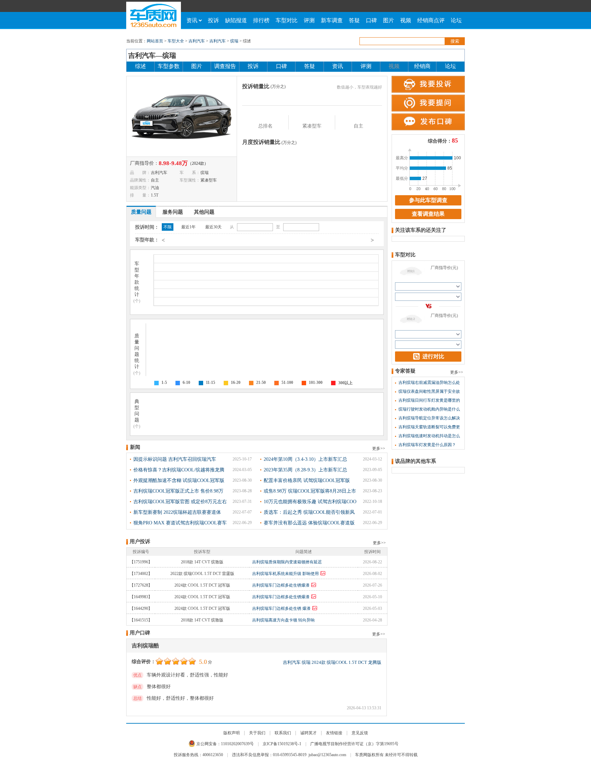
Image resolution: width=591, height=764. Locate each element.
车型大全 (176, 41)
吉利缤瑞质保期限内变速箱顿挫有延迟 (287, 562)
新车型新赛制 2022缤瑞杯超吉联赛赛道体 (177, 512)
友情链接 (334, 733)
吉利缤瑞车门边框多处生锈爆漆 (281, 585)
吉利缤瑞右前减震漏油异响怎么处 (429, 382)
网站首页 (155, 41)
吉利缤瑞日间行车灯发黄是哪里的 (429, 400)
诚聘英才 (308, 733)
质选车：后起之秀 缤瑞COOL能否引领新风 (309, 512)
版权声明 (231, 733)
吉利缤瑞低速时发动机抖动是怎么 (429, 435)
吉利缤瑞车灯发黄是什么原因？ (427, 444)
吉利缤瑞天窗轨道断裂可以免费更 (429, 427)
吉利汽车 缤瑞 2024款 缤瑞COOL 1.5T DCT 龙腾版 (332, 662)
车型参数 (169, 66)
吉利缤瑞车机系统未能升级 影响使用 (285, 573)
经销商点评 (431, 20)
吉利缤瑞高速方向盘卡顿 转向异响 (283, 620)
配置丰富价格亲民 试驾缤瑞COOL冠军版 (307, 480)
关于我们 (257, 733)
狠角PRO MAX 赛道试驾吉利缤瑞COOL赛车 (180, 522)
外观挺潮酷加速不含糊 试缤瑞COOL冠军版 (178, 480)
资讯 (191, 20)
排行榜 (261, 20)
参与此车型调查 (428, 200)
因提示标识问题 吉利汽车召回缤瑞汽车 (174, 459)
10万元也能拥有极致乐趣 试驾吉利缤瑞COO (310, 501)
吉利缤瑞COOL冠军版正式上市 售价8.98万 (178, 491)
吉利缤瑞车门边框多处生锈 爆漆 (281, 608)
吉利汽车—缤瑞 (152, 55)
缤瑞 (234, 41)
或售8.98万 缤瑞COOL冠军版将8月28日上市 (310, 491)
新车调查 (332, 20)
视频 (405, 20)
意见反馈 (360, 733)
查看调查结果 (428, 214)
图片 (388, 20)
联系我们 (283, 733)
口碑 (371, 20)
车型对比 (287, 20)
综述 (140, 66)
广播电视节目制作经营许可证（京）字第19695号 (354, 743)
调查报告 (225, 66)
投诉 (213, 20)
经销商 (422, 66)
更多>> (378, 448)
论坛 (456, 20)
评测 (309, 20)
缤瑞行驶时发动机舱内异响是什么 (429, 409)
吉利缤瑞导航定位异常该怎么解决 (429, 418)
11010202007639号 (237, 743)
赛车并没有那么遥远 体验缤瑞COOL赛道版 (309, 522)
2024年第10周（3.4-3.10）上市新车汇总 (305, 459)
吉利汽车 (196, 41)
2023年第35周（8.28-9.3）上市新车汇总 (305, 469)
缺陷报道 (236, 20)
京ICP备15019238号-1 (282, 743)
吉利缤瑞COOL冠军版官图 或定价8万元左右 (180, 501)
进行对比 (433, 356)
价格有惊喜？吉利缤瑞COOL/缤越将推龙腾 (178, 469)
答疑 (354, 20)
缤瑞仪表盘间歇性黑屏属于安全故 (429, 391)
